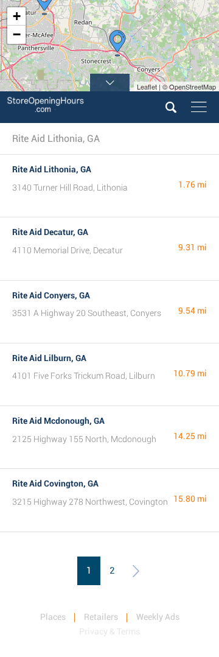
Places (53, 617)
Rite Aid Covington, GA (55, 483)
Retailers (101, 617)
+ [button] (17, 16)
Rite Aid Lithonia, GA (51, 169)
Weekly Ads (157, 617)
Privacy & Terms (109, 631)
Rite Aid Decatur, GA (50, 232)
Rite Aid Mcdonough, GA (58, 421)
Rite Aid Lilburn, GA (49, 358)
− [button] (17, 34)
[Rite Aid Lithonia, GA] (117, 43)
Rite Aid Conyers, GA (51, 295)
